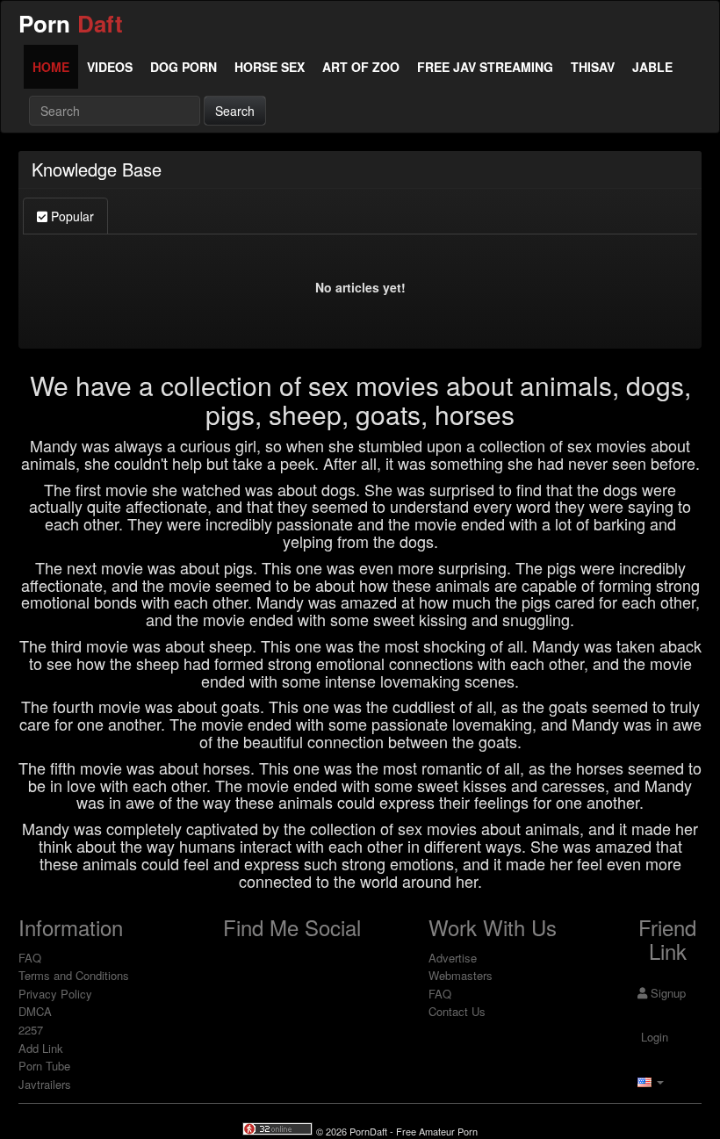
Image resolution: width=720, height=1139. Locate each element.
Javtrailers (44, 1084)
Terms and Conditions (73, 975)
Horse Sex (269, 67)
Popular (70, 216)
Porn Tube (44, 1065)
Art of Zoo (361, 67)
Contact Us (457, 1011)
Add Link (40, 1048)
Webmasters (460, 975)
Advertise (452, 957)
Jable (652, 67)
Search (235, 110)
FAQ (29, 957)
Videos (110, 67)
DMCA (35, 1011)
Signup (666, 992)
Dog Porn (183, 67)
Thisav (593, 67)
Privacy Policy (55, 993)
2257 (30, 1029)
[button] (651, 1081)
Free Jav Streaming (485, 67)
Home (50, 67)
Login (652, 1036)
